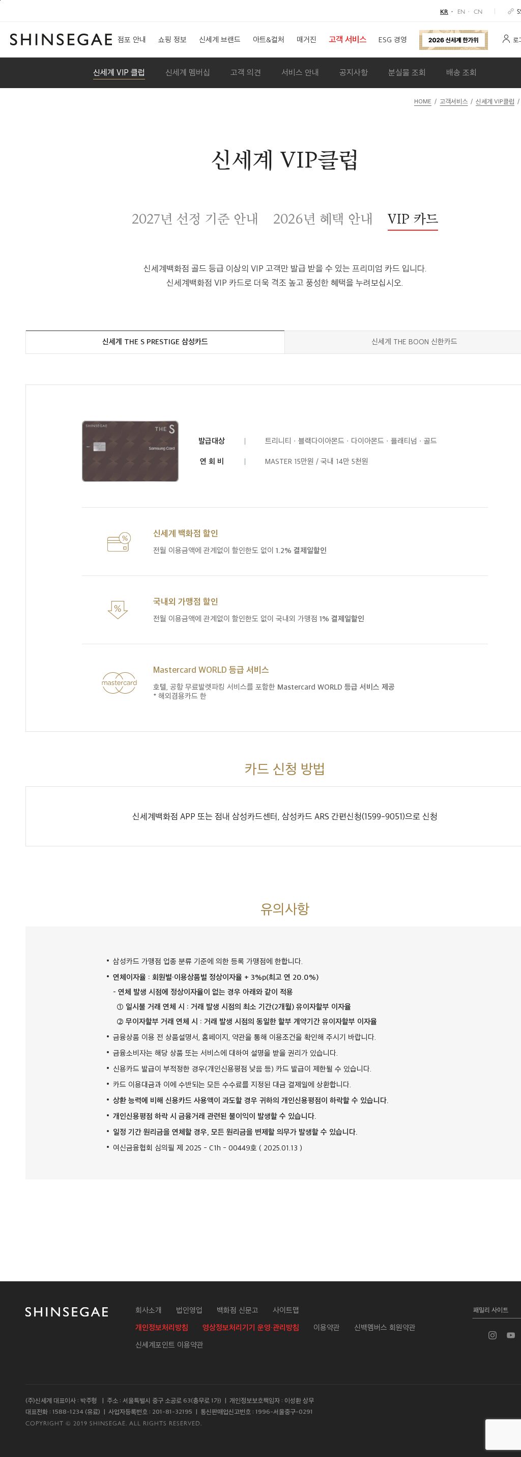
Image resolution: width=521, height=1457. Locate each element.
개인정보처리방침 (161, 1327)
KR (444, 11)
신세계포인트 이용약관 (169, 1345)
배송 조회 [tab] (461, 72)
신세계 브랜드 (220, 39)
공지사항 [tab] (353, 72)
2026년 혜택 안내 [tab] (322, 219)
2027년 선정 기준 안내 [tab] (195, 219)
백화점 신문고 (237, 1310)
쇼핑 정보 (172, 39)
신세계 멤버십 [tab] (187, 72)
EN (461, 11)
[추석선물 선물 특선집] (453, 40)
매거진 (306, 39)
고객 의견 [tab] (245, 72)
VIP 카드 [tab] (413, 219)
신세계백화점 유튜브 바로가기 (511, 1335)
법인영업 (189, 1310)
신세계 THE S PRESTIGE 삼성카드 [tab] (155, 341)
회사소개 (148, 1310)
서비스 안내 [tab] (300, 72)
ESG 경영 (393, 39)
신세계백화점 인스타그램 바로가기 (492, 1335)
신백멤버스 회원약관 (385, 1327)
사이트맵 (286, 1310)
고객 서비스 (347, 39)
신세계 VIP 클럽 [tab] (119, 72)
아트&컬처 (268, 39)
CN (478, 11)
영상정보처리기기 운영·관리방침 (250, 1327)
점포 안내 (132, 39)
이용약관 (326, 1327)
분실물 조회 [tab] (407, 72)
